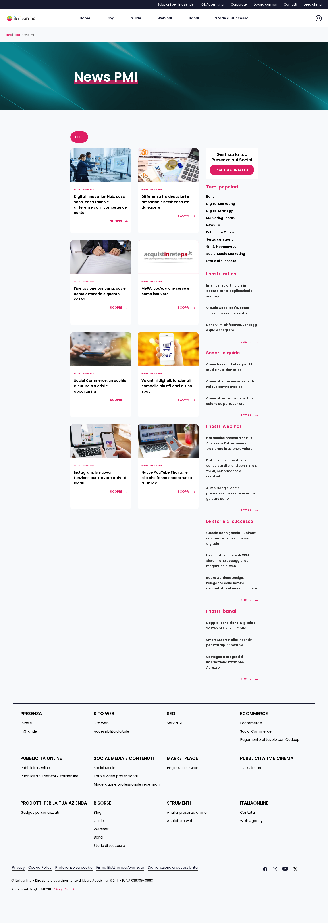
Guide (99, 820)
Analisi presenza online (187, 812)
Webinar (101, 829)
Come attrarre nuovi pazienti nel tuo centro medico (230, 384)
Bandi (211, 196)
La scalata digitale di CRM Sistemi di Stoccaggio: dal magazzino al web (227, 560)
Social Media (104, 767)
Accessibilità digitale (111, 731)
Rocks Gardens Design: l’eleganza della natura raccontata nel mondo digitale (231, 583)
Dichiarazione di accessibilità (173, 867)
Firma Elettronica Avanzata (120, 867)
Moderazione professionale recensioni (127, 784)
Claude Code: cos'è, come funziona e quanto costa (227, 310)
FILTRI (79, 137)
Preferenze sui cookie (74, 867)
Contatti (247, 812)
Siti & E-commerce (221, 246)
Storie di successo (221, 261)
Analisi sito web (180, 820)
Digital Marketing (220, 203)
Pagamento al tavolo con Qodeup (269, 739)
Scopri (246, 342)
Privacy (18, 867)
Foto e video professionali (116, 776)
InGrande (29, 731)
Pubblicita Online (35, 767)
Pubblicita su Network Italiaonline (49, 776)
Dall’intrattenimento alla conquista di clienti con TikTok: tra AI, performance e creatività (231, 468)
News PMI (88, 189)
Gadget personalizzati (40, 812)
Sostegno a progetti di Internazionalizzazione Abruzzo (225, 662)
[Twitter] (294, 869)
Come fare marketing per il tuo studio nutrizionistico (231, 367)
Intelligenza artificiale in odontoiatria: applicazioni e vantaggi (229, 290)
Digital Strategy (219, 211)
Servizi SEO (176, 723)
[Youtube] (284, 869)
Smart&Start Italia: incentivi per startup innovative (229, 642)
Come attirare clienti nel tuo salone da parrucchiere (229, 401)
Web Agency (251, 820)
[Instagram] (274, 869)
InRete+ (27, 723)
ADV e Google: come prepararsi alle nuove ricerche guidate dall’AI (230, 493)
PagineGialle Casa (182, 767)
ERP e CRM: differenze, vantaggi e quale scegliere (232, 327)
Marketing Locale (220, 218)
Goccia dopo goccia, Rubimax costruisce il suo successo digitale (231, 538)
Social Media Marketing (225, 253)
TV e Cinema (251, 767)
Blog (17, 35)
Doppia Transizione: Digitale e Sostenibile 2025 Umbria (231, 625)
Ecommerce (251, 723)
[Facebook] (264, 869)
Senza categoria (220, 239)
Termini (69, 889)
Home (8, 35)
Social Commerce (256, 731)
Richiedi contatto (232, 170)
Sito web (101, 723)
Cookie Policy (40, 867)
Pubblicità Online (220, 232)
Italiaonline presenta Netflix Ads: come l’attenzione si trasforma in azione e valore (229, 443)
